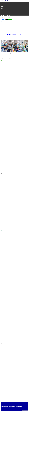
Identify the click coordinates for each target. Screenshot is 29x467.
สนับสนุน (2, 6)
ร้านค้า (2, 8)
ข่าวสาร (9, 17)
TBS (6, 17)
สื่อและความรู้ (2, 10)
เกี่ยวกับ (2, 2)
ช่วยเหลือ (2, 13)
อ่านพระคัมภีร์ (3, 12)
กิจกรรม (2, 4)
